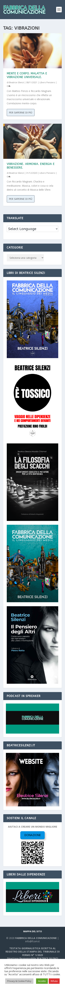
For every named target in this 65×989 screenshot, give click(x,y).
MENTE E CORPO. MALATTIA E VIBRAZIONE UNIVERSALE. (27, 75)
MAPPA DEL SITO (32, 931)
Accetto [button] (42, 981)
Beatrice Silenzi (16, 82)
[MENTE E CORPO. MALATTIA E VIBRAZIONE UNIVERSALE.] (32, 50)
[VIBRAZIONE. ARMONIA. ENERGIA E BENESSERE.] (32, 141)
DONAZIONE (32, 835)
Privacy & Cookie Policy (19, 981)
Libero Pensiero (47, 82)
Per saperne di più (20, 112)
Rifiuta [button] (54, 981)
